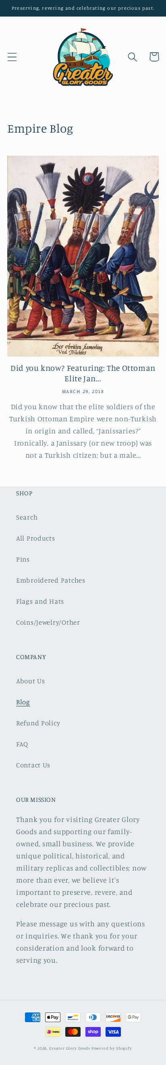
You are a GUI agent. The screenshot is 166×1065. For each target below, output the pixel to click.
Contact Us (33, 765)
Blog (23, 702)
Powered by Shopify (111, 1048)
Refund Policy (38, 723)
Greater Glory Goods (70, 1048)
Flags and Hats (40, 601)
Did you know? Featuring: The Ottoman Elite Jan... (83, 373)
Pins (23, 559)
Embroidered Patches (50, 580)
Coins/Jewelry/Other (48, 622)
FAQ (22, 744)
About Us (30, 681)
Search (26, 517)
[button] (12, 57)
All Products (35, 538)
